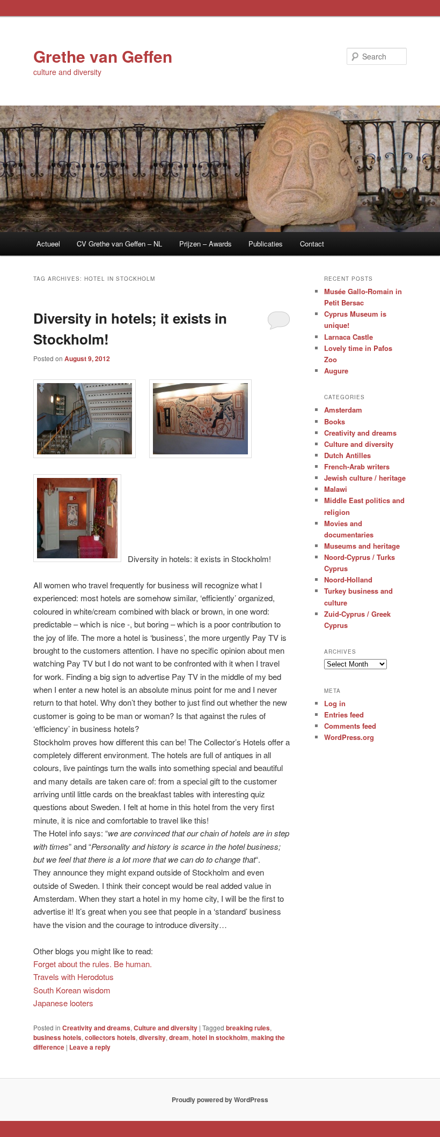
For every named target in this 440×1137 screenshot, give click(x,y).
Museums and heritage (362, 546)
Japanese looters (63, 1002)
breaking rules (248, 1028)
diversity (152, 1037)
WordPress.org (349, 737)
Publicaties (265, 243)
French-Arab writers (357, 466)
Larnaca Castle (348, 337)
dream (179, 1037)
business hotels (57, 1037)
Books (334, 421)
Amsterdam (343, 410)
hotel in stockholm (220, 1037)
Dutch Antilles (347, 455)
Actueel (48, 243)
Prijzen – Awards (205, 243)
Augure (336, 370)
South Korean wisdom (72, 990)
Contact (312, 243)
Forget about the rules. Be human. (92, 963)
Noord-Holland (348, 579)
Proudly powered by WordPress (220, 1099)
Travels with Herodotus (73, 976)
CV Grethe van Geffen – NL (119, 243)
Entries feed (344, 714)
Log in (335, 703)
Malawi (335, 489)
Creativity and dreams (96, 1028)
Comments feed (350, 726)
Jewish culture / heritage (365, 478)
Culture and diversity (165, 1028)
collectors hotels (110, 1037)
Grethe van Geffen (102, 56)
